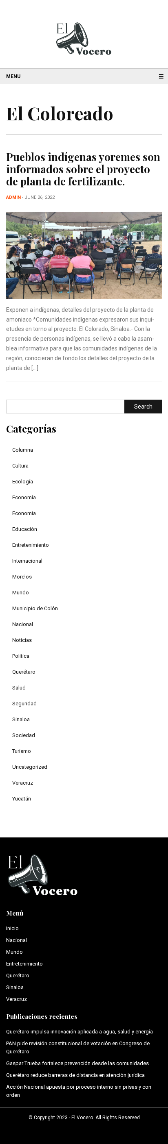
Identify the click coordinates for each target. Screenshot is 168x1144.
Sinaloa (21, 719)
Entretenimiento (30, 545)
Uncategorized (29, 767)
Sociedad (23, 735)
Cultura (20, 466)
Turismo (21, 751)
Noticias (22, 640)
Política (20, 656)
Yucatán (21, 799)
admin (13, 197)
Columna (22, 450)
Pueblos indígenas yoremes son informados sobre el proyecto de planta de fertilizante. (83, 169)
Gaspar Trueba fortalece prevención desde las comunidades (77, 1063)
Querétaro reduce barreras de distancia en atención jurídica (75, 1075)
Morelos (22, 577)
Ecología (22, 481)
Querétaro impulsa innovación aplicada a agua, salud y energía (79, 1032)
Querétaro (23, 672)
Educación (24, 529)
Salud (19, 688)
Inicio (12, 928)
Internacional (27, 561)
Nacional (22, 624)
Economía (24, 497)
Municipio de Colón (35, 608)
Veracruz (22, 783)
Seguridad (24, 703)
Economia (24, 513)
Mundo (20, 592)
